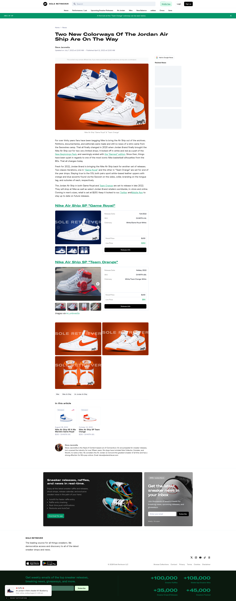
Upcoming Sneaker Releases (102, 10)
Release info (125, 250)
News (66, 10)
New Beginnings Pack (66, 154)
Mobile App (137, 192)
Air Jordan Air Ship (80, 394)
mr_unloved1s (72, 313)
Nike (131, 10)
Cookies (197, 564)
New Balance (141, 10)
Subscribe (183, 514)
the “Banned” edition (115, 154)
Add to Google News (166, 57)
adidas (153, 10)
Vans (170, 10)
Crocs (162, 10)
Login (179, 4)
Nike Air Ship (66, 394)
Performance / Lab (79, 10)
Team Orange (106, 185)
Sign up (188, 4)
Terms (189, 564)
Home (57, 27)
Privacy (182, 564)
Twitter (123, 192)
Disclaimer (206, 564)
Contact (174, 564)
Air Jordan (121, 10)
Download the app (56, 516)
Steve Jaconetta (62, 47)
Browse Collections (161, 564)
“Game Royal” (91, 170)
